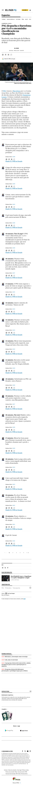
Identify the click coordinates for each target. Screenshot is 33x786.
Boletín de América (7, 695)
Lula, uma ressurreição (11, 660)
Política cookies (25, 770)
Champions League (6, 23)
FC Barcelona (8, 588)
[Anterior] (6, 553)
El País (16, 48)
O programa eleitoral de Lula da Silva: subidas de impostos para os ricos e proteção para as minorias (16, 664)
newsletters (5, 691)
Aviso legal (19, 770)
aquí (24, 598)
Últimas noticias (6, 653)
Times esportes (16, 588)
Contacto (6, 770)
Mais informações (5, 595)
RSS (17, 773)
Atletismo (18, 19)
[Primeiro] (5, 553)
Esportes (6, 15)
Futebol (4, 19)
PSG (4, 91)
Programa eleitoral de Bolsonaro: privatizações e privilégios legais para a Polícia (15, 670)
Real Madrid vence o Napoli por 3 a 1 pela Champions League (21, 577)
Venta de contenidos (12, 770)
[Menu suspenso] (3, 10)
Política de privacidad (10, 771)
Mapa (16, 771)
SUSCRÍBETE (25, 10)
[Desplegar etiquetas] (30, 588)
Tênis (23, 19)
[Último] (28, 553)
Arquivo (4, 709)
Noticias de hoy (24, 773)
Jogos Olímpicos (11, 19)
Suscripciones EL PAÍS (22, 771)
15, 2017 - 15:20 (19, 50)
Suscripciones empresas (10, 773)
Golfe (26, 19)
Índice (19, 773)
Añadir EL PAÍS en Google (9, 58)
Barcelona (16, 91)
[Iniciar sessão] (30, 10)
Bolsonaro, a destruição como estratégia (16, 656)
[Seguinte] (26, 553)
